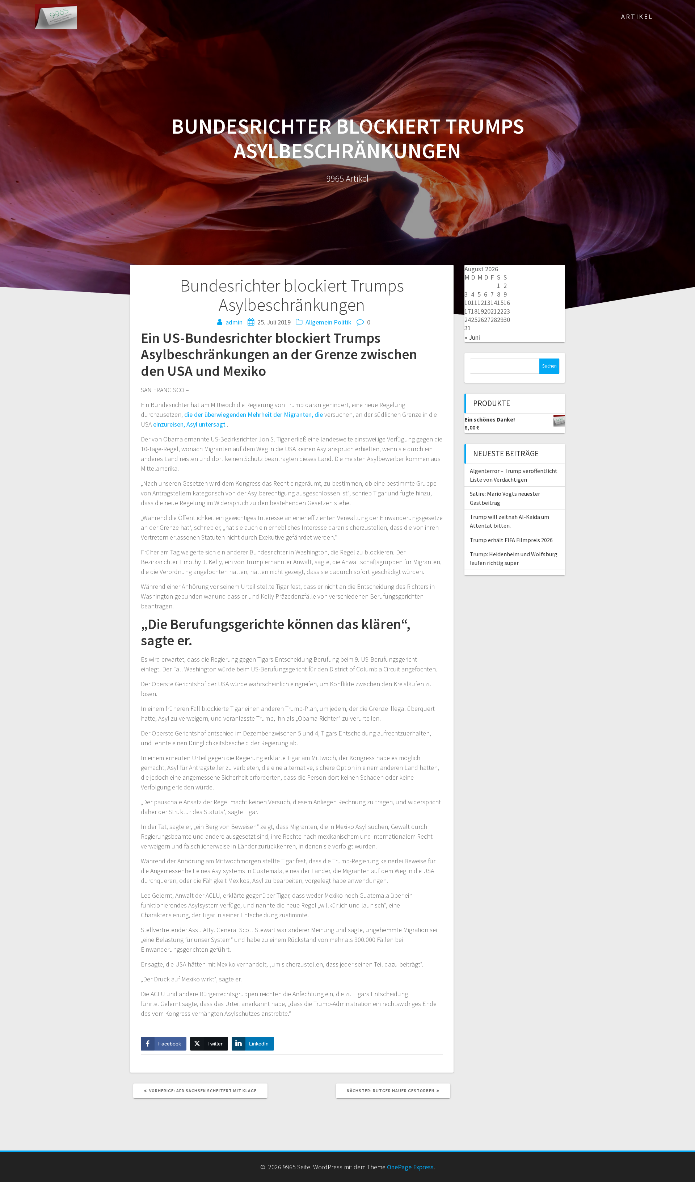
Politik (342, 322)
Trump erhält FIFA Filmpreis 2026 (511, 540)
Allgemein (319, 322)
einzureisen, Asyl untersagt (189, 424)
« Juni (472, 337)
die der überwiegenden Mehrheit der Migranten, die (253, 414)
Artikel (637, 16)
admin (234, 322)
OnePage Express (410, 1167)
